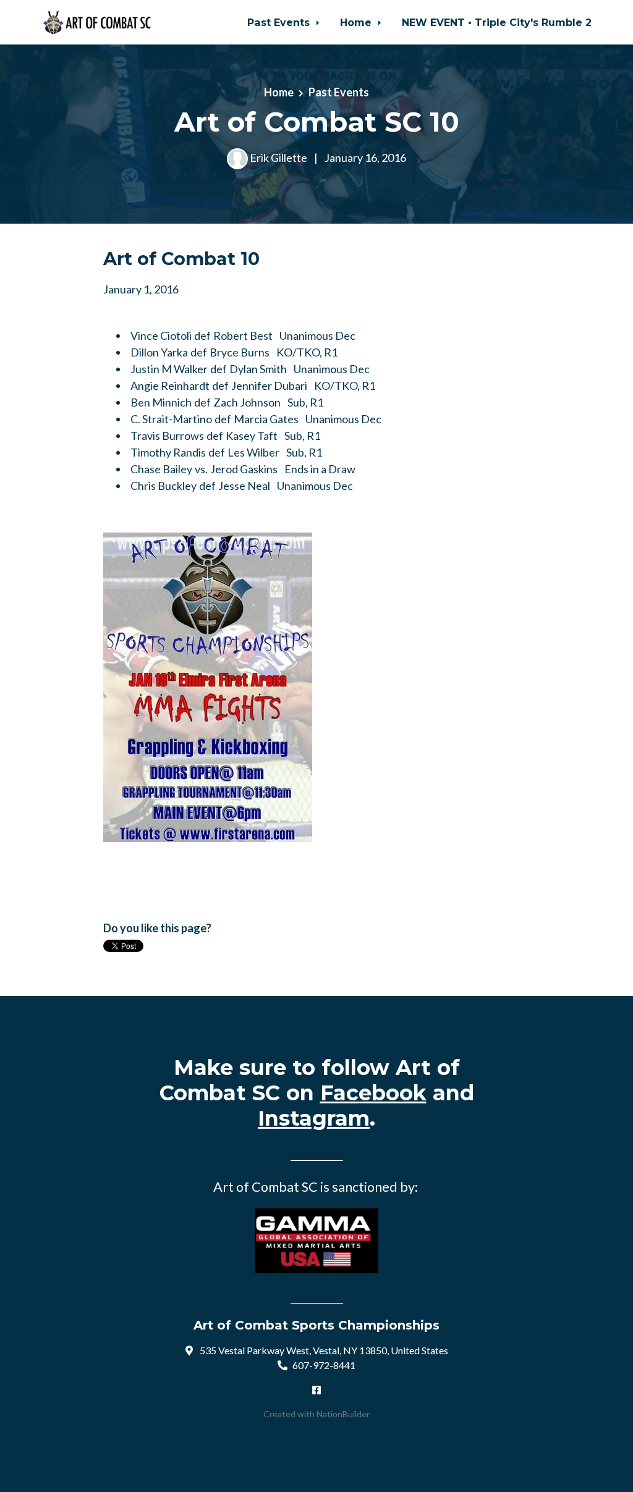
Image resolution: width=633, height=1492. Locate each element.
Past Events (280, 22)
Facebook (373, 1093)
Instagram (314, 1118)
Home (357, 22)
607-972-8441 (323, 1365)
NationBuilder (343, 1414)
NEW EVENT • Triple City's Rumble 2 (497, 22)
